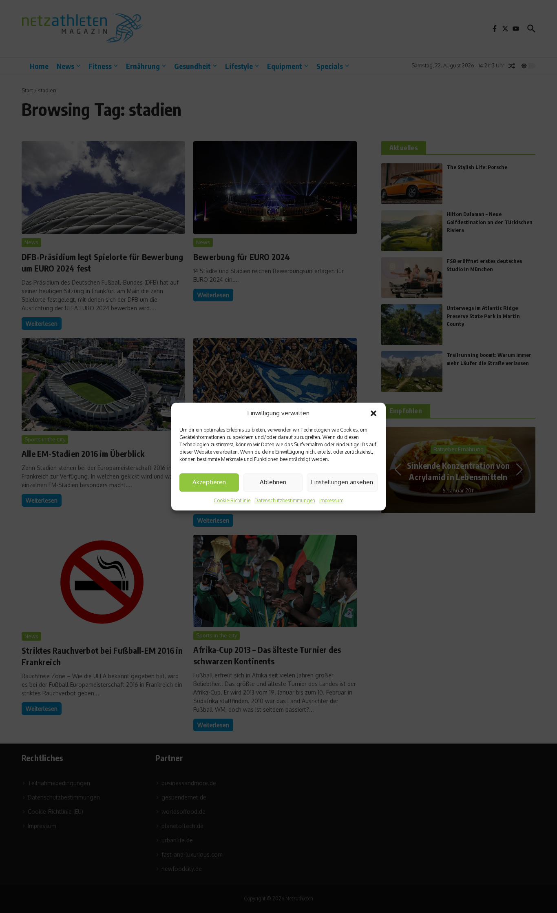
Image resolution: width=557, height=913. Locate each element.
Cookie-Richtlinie (232, 500)
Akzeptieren (209, 482)
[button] (373, 414)
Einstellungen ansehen (342, 482)
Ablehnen (273, 482)
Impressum (331, 500)
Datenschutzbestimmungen (284, 500)
